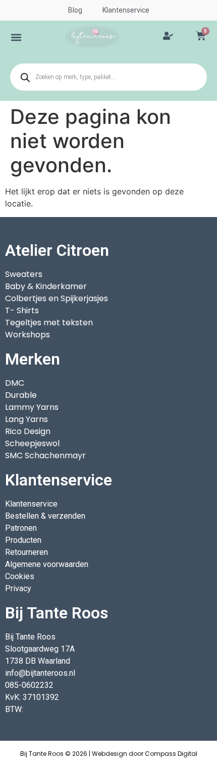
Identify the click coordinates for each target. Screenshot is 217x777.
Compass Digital (171, 753)
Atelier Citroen (57, 250)
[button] (16, 37)
